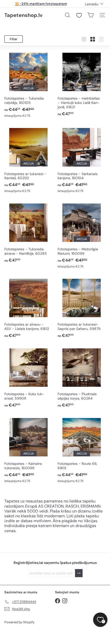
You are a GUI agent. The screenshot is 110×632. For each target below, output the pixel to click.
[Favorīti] (79, 15)
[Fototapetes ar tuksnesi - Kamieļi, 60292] (28, 159)
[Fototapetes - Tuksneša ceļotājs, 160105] (28, 84)
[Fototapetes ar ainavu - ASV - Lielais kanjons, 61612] (28, 307)
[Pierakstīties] (79, 573)
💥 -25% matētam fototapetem (41, 4)
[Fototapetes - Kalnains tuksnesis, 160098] (28, 449)
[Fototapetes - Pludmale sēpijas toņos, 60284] (82, 377)
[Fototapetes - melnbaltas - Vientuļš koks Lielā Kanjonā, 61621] (82, 83)
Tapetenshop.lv (23, 15)
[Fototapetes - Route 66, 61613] (82, 449)
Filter (13, 39)
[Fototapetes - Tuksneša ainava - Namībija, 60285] (28, 232)
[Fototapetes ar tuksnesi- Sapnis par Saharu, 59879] (82, 307)
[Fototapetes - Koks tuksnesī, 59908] (28, 377)
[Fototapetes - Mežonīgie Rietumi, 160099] (82, 235)
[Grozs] (90, 15)
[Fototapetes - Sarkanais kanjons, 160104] (82, 159)
